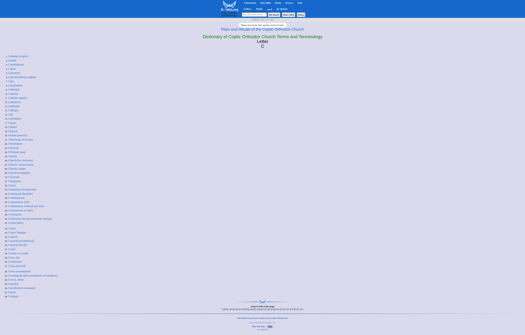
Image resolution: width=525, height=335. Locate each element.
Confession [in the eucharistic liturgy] (30, 218)
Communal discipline (20, 193)
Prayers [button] (289, 3)
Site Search (274, 14)
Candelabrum (16, 64)
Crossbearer (15, 261)
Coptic (12, 228)
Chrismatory (15, 143)
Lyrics (268, 318)
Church (12, 156)
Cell (10, 114)
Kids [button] (300, 3)
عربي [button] (269, 9)
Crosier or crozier (18, 253)
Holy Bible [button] (265, 3)
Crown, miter (16, 279)
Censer (12, 123)
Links (286, 318)
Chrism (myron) (17, 135)
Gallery (301, 14)
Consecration (16, 222)
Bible (239, 318)
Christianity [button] (250, 3)
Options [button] (283, 9)
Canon (12, 68)
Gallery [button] (246, 9)
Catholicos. (14, 102)
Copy (270, 326)
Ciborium (13, 177)
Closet (12, 185)
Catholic (13, 93)
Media (280, 318)
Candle (12, 60)
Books (263, 318)
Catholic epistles (17, 98)
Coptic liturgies (17, 232)
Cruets (12, 292)
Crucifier (13, 284)
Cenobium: (14, 118)
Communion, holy (19, 202)
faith (262, 19)
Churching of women (20, 139)
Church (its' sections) (20, 160)
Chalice (12, 127)
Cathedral (13, 89)
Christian (13, 148)
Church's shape (17, 168)
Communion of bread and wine (26, 206)
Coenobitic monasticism (22, 189)
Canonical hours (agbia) (22, 77)
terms (272, 19)
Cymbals (13, 296)
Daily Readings (247, 318)
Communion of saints (20, 210)
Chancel (13, 131)
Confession (14, 214)
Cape (11, 81)
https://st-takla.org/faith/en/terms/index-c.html (262, 322)
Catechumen (15, 85)
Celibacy (13, 110)
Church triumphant (19, 172)
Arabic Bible (288, 14)
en (267, 19)
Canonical (14, 72)
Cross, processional (19, 271)
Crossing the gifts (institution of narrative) (32, 275)
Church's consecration (21, 164)
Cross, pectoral (16, 265)
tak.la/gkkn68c (262, 329)
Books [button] (278, 3)
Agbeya (256, 318)
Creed (11, 249)
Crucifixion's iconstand (21, 288)
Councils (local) (17, 245)
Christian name (17, 152)
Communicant (16, 197)
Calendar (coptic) (18, 56)
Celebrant (13, 106)
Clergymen (14, 181)
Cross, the (14, 257)
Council (13, 236)
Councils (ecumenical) (21, 240)
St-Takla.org (255, 19)
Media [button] (259, 9)
